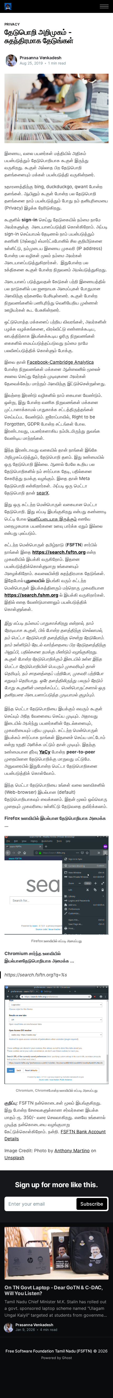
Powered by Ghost (56, 1358)
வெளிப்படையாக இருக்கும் (52, 519)
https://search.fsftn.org (59, 552)
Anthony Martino (72, 1150)
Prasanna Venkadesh (40, 57)
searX (43, 493)
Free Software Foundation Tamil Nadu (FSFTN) (49, 1351)
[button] (104, 6)
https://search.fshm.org (31, 595)
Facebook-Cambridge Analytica (60, 362)
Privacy (12, 24)
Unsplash (14, 1157)
